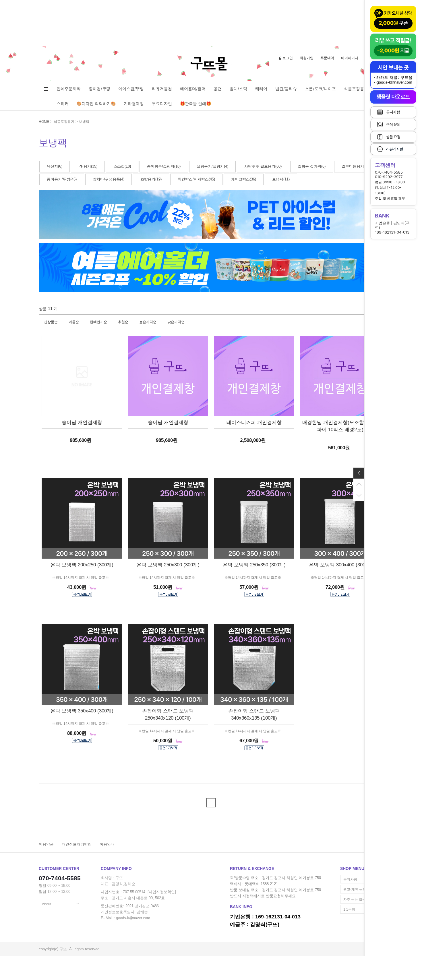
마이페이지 (349, 58)
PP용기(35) (87, 166)
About (46, 904)
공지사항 (350, 879)
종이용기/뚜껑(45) (62, 179)
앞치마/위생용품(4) (108, 179)
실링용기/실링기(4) (212, 166)
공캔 (218, 88)
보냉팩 (84, 122)
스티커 (63, 103)
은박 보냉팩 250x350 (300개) (254, 565)
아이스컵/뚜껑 (131, 88)
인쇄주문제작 (69, 88)
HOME (44, 122)
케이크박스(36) (243, 179)
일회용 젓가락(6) (312, 166)
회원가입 (306, 58)
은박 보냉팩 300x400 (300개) (340, 565)
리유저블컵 (162, 88)
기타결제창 (134, 103)
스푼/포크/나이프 (320, 88)
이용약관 (46, 844)
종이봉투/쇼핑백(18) (164, 166)
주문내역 (327, 58)
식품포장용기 (356, 88)
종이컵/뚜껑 (99, 88)
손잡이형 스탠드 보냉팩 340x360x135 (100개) (254, 714)
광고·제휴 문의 (354, 889)
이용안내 (107, 844)
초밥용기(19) (151, 179)
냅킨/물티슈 (286, 88)
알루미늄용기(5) (355, 166)
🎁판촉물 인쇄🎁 (195, 103)
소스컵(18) (122, 166)
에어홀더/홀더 (193, 88)
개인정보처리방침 (77, 844)
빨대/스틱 (238, 88)
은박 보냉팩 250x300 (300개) (168, 565)
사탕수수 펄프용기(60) (263, 166)
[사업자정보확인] (162, 892)
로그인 (287, 58)
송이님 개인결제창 (82, 422)
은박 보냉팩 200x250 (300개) (82, 565)
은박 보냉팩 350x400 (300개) (82, 711)
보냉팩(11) (281, 179)
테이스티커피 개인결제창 (254, 422)
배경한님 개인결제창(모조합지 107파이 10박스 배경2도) (340, 426)
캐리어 (261, 88)
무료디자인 (162, 103)
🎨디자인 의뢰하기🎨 (96, 103)
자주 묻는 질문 (354, 899)
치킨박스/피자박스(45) (196, 179)
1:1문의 (349, 910)
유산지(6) (54, 166)
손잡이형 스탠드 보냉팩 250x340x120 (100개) (168, 714)
